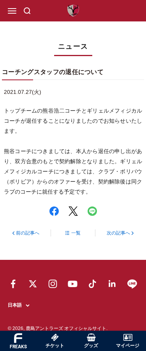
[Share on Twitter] (73, 211)
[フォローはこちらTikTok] (92, 284)
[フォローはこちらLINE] (132, 284)
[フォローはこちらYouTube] (72, 284)
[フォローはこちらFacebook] (13, 284)
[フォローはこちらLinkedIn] (112, 284)
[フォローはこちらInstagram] (52, 284)
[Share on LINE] (92, 211)
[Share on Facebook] (54, 211)
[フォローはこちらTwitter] (33, 284)
